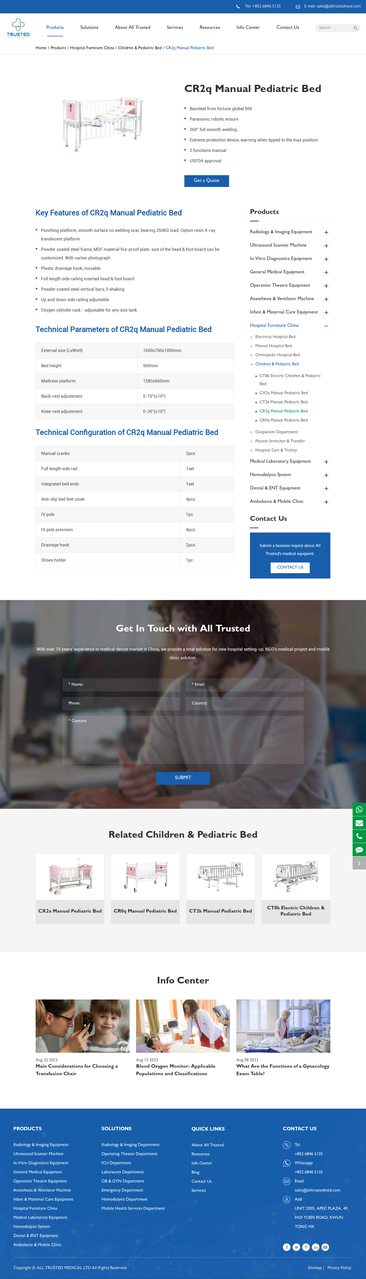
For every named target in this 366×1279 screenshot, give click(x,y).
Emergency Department (122, 1191)
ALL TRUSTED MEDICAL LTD (64, 1268)
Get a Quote (206, 181)
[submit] (355, 28)
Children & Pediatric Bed (140, 48)
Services (175, 28)
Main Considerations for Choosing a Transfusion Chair (77, 1070)
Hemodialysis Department (125, 1200)
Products (55, 28)
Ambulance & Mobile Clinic (277, 502)
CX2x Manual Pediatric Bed (284, 393)
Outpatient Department (276, 432)
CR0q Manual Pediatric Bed (284, 421)
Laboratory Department (123, 1172)
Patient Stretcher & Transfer (280, 441)
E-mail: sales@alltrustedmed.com (332, 7)
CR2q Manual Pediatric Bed (190, 48)
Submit (183, 778)
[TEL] (359, 836)
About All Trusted (132, 28)
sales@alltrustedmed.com (317, 1191)
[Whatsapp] (359, 809)
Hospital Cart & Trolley (276, 451)
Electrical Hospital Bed (275, 337)
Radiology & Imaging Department (131, 1145)
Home (41, 48)
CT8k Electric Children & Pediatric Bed (290, 380)
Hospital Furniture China (92, 48)
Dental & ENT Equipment (275, 488)
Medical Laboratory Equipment (280, 461)
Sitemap (315, 1268)
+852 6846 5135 (309, 1172)
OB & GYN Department (123, 1182)
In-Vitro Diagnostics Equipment (281, 259)
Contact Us (288, 28)
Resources (210, 28)
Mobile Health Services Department (133, 1209)
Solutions (89, 28)
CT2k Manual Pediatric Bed (284, 402)
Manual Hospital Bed (273, 346)
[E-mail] (359, 822)
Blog (195, 1173)
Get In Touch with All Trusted (183, 629)
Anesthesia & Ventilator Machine (282, 299)
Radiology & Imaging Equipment (281, 232)
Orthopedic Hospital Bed (277, 355)
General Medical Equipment (277, 272)
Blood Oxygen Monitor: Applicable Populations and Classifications (175, 1070)
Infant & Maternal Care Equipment (284, 312)
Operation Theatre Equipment (280, 286)
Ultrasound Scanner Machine (278, 245)
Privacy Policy (339, 1268)
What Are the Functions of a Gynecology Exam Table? (282, 1070)
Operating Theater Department (130, 1154)
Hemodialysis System (270, 475)
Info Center (248, 28)
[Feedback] (359, 849)
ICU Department (116, 1163)
